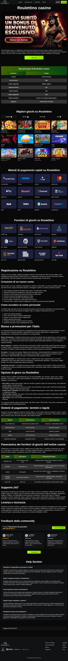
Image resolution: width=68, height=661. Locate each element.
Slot (58, 116)
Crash (41, 116)
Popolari (8, 116)
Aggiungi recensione (59, 527)
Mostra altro (34, 552)
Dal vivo (25, 116)
